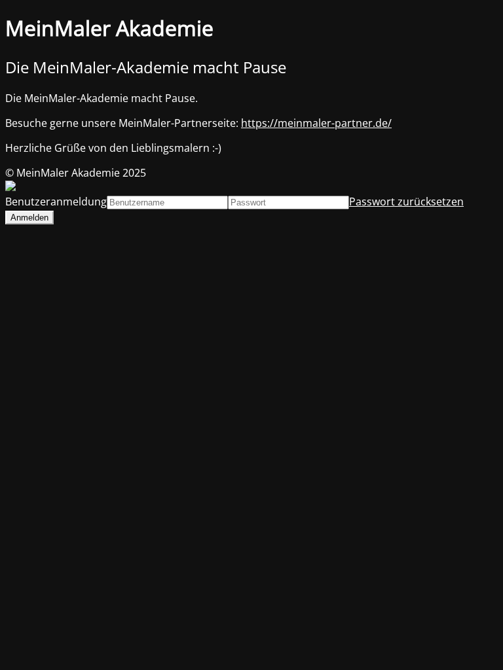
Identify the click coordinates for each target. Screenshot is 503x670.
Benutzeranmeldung (56, 201)
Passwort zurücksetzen (406, 201)
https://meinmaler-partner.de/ (316, 123)
